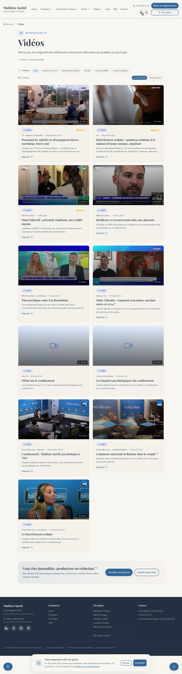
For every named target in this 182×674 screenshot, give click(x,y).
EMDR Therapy (100, 615)
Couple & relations (120, 71)
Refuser (126, 663)
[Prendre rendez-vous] (8, 667)
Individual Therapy (101, 611)
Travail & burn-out (49, 71)
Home (34, 9)
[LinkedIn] (6, 628)
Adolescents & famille (70, 71)
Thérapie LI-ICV (100, 619)
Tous (35, 71)
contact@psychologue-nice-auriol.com (156, 619)
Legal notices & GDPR (106, 647)
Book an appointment (164, 5)
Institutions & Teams (65, 9)
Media (96, 9)
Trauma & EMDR (101, 71)
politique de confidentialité (87, 666)
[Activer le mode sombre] (146, 12)
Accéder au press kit (119, 572)
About (84, 9)
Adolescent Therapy (102, 627)
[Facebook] (13, 628)
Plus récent (140, 78)
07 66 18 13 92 (144, 615)
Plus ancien (156, 78)
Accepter (140, 662)
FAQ (115, 9)
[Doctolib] (21, 628)
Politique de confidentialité (80, 647)
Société (87, 71)
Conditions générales (55, 647)
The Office (53, 619)
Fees (108, 9)
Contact (124, 9)
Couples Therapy (101, 623)
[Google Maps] (28, 628)
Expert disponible (146, 572)
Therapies (45, 9)
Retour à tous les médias (33, 59)
